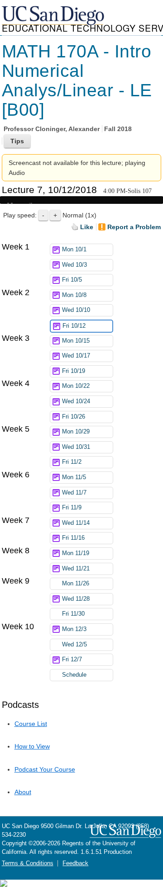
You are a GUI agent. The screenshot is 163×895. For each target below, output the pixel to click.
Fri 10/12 (74, 326)
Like (86, 227)
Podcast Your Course (44, 769)
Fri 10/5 (72, 280)
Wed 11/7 (74, 493)
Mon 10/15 (76, 341)
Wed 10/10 (76, 310)
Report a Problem (134, 227)
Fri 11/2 (72, 462)
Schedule (74, 675)
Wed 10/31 (76, 447)
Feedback (75, 863)
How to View (32, 746)
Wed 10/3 (74, 265)
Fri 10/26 (73, 417)
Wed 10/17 (76, 356)
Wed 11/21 (76, 568)
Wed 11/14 (76, 523)
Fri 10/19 (73, 371)
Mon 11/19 (75, 553)
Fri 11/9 (72, 507)
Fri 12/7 (72, 659)
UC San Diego (54, 16)
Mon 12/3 (74, 629)
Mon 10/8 (74, 295)
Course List (30, 723)
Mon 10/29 (76, 432)
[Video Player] (81, 200)
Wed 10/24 (76, 401)
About (22, 792)
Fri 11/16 (73, 538)
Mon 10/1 (74, 249)
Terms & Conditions (27, 863)
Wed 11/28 (76, 599)
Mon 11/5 (74, 477)
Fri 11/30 (73, 614)
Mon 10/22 (76, 386)
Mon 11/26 (75, 583)
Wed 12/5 (74, 644)
